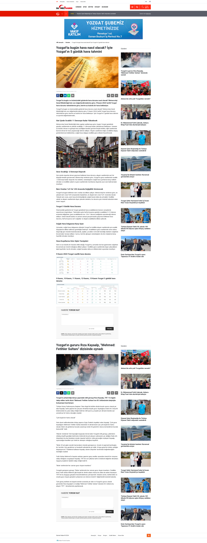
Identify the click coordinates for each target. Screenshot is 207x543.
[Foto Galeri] (150, 1)
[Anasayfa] (57, 1)
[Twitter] (61, 95)
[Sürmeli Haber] (64, 7)
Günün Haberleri (70, 1)
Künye (99, 535)
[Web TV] (146, 1)
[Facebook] (57, 95)
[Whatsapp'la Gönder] (68, 95)
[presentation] (62, 14)
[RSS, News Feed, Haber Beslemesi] (149, 535)
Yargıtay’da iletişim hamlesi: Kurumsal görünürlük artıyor (92, 13)
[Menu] (132, 7)
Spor (85, 7)
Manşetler (62, 1)
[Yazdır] (72, 95)
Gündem (78, 7)
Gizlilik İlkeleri (112, 535)
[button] (108, 95)
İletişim (105, 535)
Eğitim (90, 7)
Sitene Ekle (83, 1)
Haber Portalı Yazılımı (64, 540)
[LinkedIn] (65, 95)
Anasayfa (60, 42)
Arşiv (77, 1)
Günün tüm (145, 13)
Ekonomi (105, 7)
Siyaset (97, 7)
